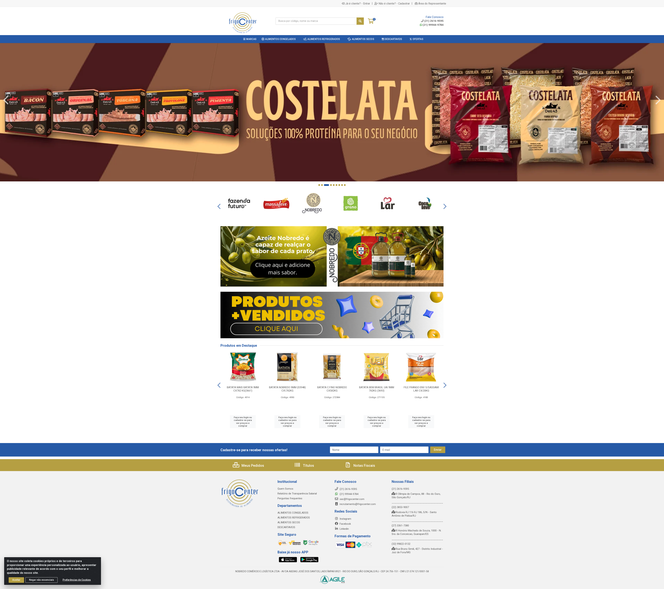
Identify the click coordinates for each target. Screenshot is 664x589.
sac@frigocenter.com (352, 499)
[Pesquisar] (360, 21)
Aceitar (16, 579)
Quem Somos (285, 488)
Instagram (345, 518)
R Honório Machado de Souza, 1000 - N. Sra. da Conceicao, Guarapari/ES (416, 532)
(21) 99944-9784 (433, 24)
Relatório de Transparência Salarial (297, 493)
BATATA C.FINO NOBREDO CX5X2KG (332, 389)
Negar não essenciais (41, 579)
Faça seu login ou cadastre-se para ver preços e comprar (243, 421)
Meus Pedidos (252, 465)
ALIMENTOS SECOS (289, 522)
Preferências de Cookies (77, 579)
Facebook (345, 523)
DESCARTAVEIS (286, 527)
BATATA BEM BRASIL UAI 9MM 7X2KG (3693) (376, 389)
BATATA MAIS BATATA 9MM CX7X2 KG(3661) (243, 389)
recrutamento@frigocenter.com (358, 504)
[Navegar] (6, 100)
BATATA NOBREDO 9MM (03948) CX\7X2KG (287, 389)
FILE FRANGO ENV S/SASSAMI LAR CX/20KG (421, 389)
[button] (319, 185)
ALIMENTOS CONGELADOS (293, 512)
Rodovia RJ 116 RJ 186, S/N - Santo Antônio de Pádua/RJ (414, 514)
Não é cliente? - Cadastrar (394, 3)
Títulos (308, 465)
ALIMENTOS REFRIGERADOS (294, 517)
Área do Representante (432, 3)
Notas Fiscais (364, 465)
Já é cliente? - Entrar (357, 3)
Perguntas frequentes (290, 498)
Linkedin (344, 528)
